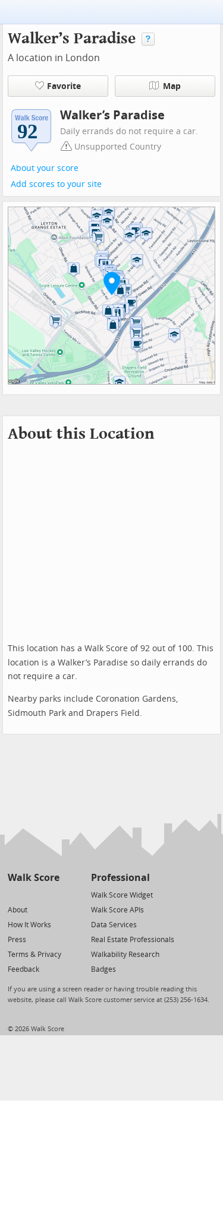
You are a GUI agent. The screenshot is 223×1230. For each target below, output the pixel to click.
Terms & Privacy (34, 954)
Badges (103, 969)
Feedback (23, 969)
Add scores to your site (56, 184)
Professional (120, 877)
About (17, 910)
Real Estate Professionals (132, 940)
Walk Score (33, 877)
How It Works (29, 925)
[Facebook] (33, 894)
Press (17, 940)
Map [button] (172, 86)
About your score (44, 168)
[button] (112, 283)
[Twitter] (14, 894)
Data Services (114, 925)
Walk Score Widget (122, 895)
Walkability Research (125, 954)
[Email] (51, 894)
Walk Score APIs (117, 910)
